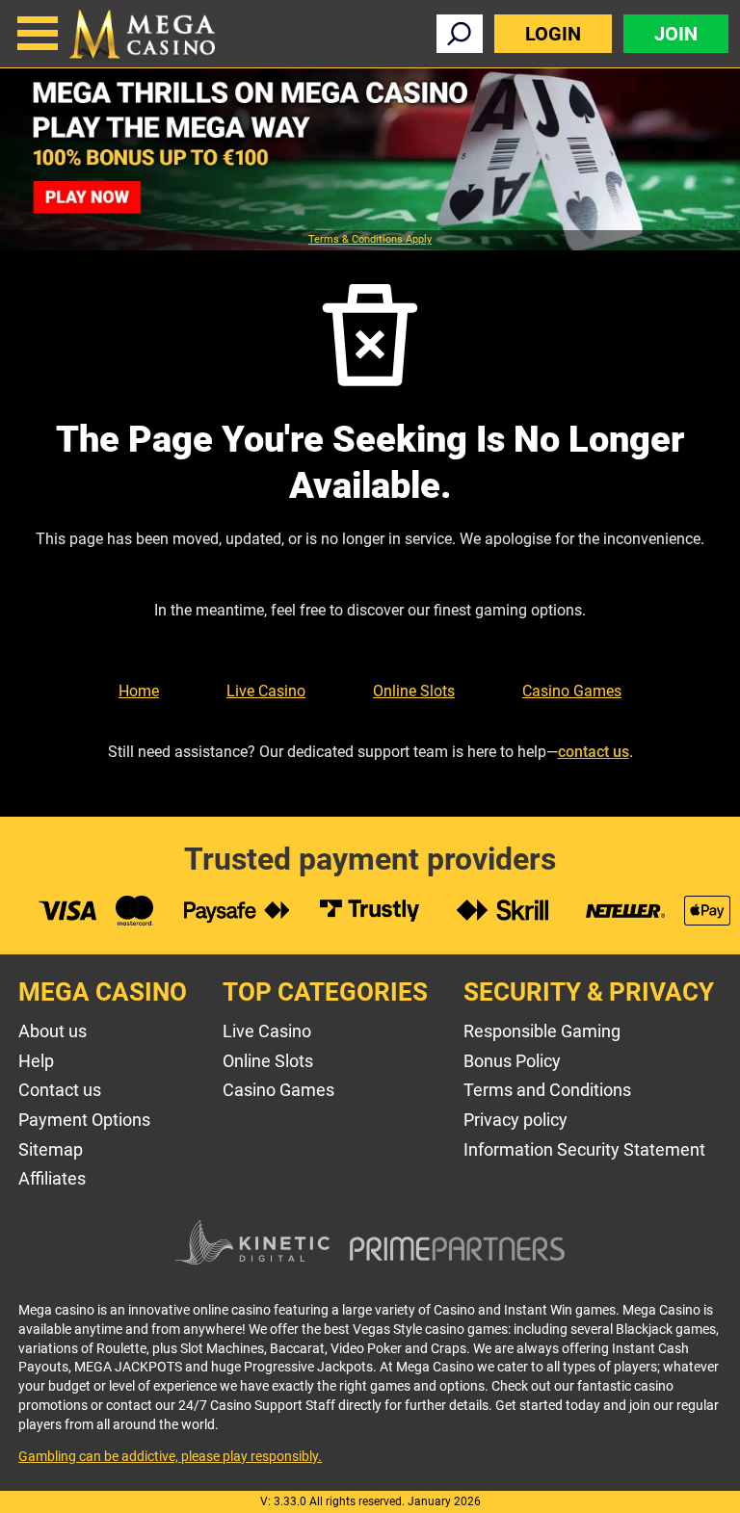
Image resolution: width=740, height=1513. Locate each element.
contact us (593, 752)
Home (139, 691)
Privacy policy (515, 1119)
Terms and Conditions (547, 1090)
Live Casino (265, 691)
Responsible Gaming (542, 1031)
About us (52, 1031)
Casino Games (571, 691)
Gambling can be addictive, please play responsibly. (170, 1456)
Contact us (59, 1090)
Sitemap (50, 1149)
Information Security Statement (584, 1149)
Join (676, 33)
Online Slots (414, 691)
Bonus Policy (512, 1061)
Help (36, 1061)
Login (553, 33)
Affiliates (52, 1178)
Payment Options (84, 1119)
